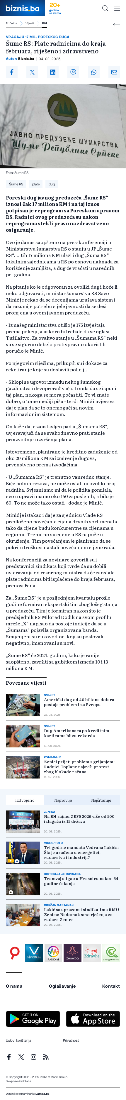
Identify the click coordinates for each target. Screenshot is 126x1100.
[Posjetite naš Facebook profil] (9, 1057)
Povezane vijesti (26, 682)
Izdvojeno (25, 800)
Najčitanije (101, 800)
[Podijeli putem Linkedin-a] (53, 72)
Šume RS (16, 184)
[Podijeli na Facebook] (12, 72)
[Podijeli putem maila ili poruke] (114, 72)
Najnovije (63, 800)
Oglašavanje (62, 986)
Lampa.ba (42, 1093)
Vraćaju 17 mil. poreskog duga (38, 37)
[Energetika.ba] (111, 953)
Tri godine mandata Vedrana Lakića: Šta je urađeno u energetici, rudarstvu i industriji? (81, 852)
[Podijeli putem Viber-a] (73, 72)
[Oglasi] (15, 953)
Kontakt (111, 986)
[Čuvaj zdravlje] (92, 953)
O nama (14, 986)
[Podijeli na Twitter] (32, 72)
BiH (44, 23)
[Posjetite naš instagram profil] (33, 1057)
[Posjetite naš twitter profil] (21, 1057)
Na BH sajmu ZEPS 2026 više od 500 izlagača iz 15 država (79, 819)
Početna (11, 23)
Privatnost (71, 1040)
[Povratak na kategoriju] (116, 24)
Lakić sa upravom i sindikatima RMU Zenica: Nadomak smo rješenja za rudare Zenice (81, 914)
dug (52, 184)
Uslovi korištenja (18, 1040)
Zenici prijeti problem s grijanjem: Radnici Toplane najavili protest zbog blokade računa (79, 766)
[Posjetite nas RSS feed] (46, 1057)
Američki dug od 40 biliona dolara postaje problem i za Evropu (79, 702)
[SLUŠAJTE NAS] (53, 953)
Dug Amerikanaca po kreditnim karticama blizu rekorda (76, 733)
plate (36, 184)
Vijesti (29, 23)
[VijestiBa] (34, 953)
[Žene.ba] (72, 953)
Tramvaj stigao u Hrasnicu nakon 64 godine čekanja (81, 881)
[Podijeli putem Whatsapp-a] (94, 72)
